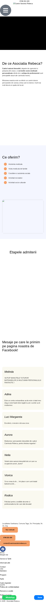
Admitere (3, 571)
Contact (3, 567)
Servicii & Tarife (5, 559)
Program (3, 575)
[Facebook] (3, 549)
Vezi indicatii (10, 530)
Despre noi (4, 555)
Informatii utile (5, 563)
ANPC (2, 599)
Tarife (2, 579)
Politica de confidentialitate (9, 587)
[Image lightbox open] (23, 216)
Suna (39, 597)
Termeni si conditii (6, 591)
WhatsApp (10, 597)
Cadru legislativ (5, 583)
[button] (7, 538)
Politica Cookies (6, 595)
